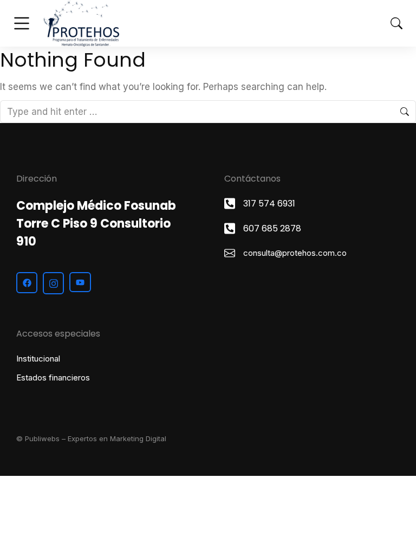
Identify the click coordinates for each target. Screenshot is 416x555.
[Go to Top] (395, 534)
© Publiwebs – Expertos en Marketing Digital (91, 438)
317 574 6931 (269, 203)
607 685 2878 (272, 228)
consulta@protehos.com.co (295, 253)
